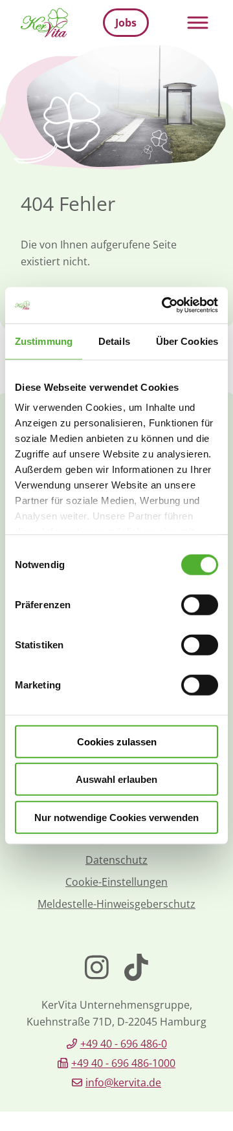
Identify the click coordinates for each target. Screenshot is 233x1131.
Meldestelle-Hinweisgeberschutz (116, 904)
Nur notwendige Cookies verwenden (116, 816)
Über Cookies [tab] (187, 340)
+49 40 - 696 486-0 (123, 1044)
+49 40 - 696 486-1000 (123, 1063)
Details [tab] (114, 340)
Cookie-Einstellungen (116, 882)
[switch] (199, 604)
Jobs (126, 23)
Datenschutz (116, 860)
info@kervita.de (123, 1082)
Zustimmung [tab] (43, 340)
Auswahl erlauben (116, 779)
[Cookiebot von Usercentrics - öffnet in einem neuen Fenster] (164, 305)
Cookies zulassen (117, 741)
